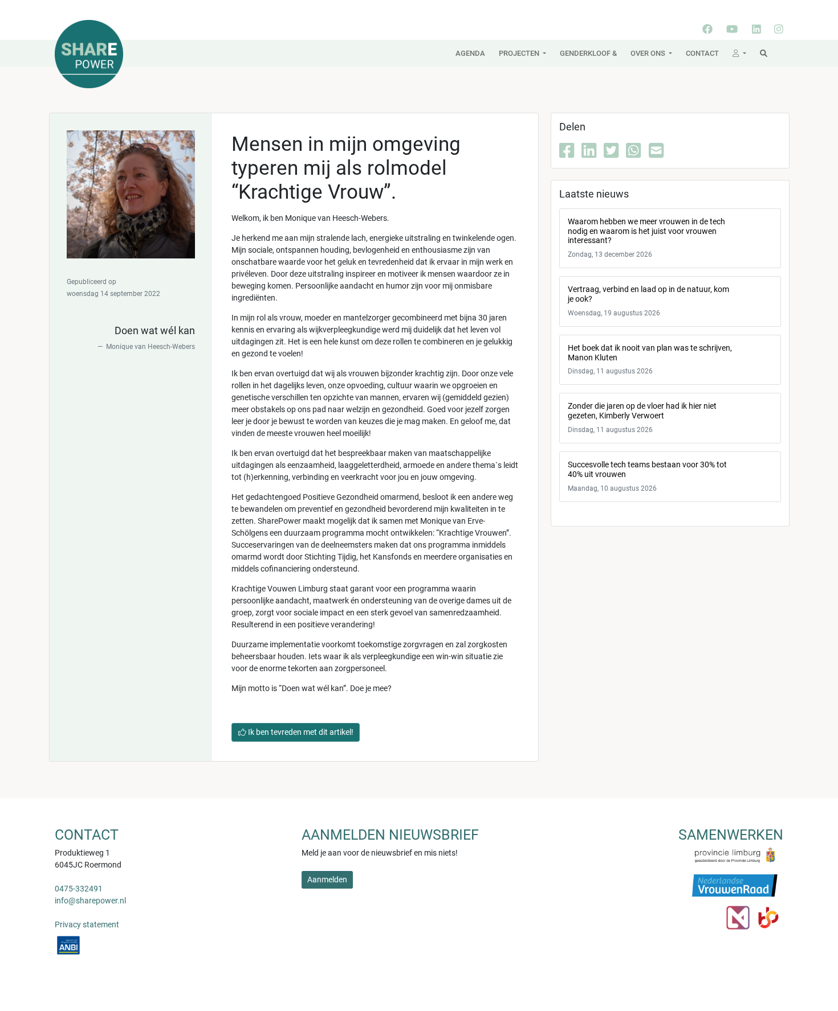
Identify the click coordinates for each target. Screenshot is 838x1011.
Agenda (470, 53)
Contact (702, 53)
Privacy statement (87, 924)
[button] (739, 53)
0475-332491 (79, 888)
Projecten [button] (520, 53)
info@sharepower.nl (90, 900)
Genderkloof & (588, 53)
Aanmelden (327, 879)
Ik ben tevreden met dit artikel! (299, 732)
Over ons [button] (648, 53)
